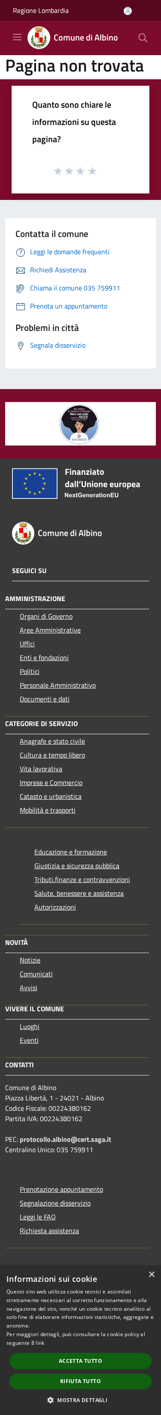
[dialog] (80, 1340)
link (40, 1342)
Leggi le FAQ (38, 1217)
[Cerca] (143, 38)
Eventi (29, 1040)
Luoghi (29, 1026)
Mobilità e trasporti (48, 810)
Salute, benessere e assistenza (79, 893)
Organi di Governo (46, 616)
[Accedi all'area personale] (127, 11)
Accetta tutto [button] (80, 1361)
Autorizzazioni (55, 907)
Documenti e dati (45, 699)
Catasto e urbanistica (51, 796)
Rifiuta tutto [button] (80, 1381)
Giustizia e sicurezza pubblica (76, 865)
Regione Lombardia (41, 10)
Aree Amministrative (50, 630)
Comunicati (36, 974)
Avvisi (28, 987)
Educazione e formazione (70, 852)
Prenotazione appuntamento (61, 1189)
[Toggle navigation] (17, 37)
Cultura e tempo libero (52, 755)
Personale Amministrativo (58, 685)
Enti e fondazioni (44, 657)
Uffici (27, 644)
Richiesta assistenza (49, 1230)
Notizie (30, 960)
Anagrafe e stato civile (52, 741)
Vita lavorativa (41, 769)
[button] (80, 1400)
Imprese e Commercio (51, 782)
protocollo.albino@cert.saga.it (65, 1139)
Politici (29, 671)
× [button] (151, 1275)
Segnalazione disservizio (55, 1203)
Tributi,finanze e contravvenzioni (82, 879)
